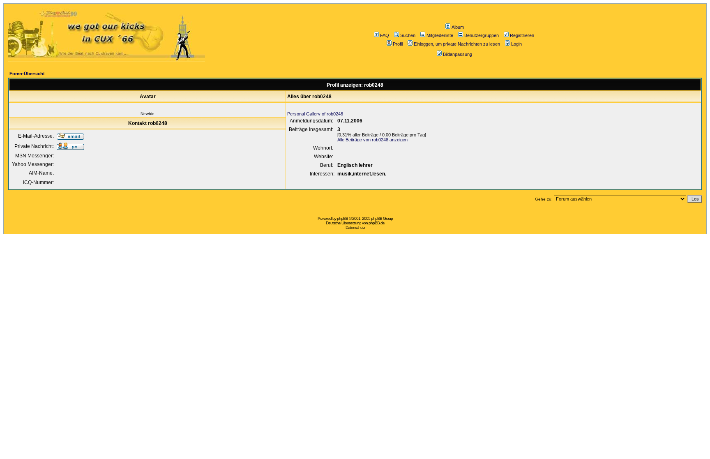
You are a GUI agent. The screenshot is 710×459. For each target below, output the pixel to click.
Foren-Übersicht (27, 73)
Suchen (407, 35)
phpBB (342, 218)
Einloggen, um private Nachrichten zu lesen (457, 44)
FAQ (384, 35)
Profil (398, 44)
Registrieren (522, 35)
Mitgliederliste (439, 35)
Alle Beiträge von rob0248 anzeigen (372, 139)
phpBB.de (377, 223)
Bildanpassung (457, 54)
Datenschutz (355, 227)
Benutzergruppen (481, 35)
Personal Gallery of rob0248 (315, 113)
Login (516, 44)
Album (458, 27)
